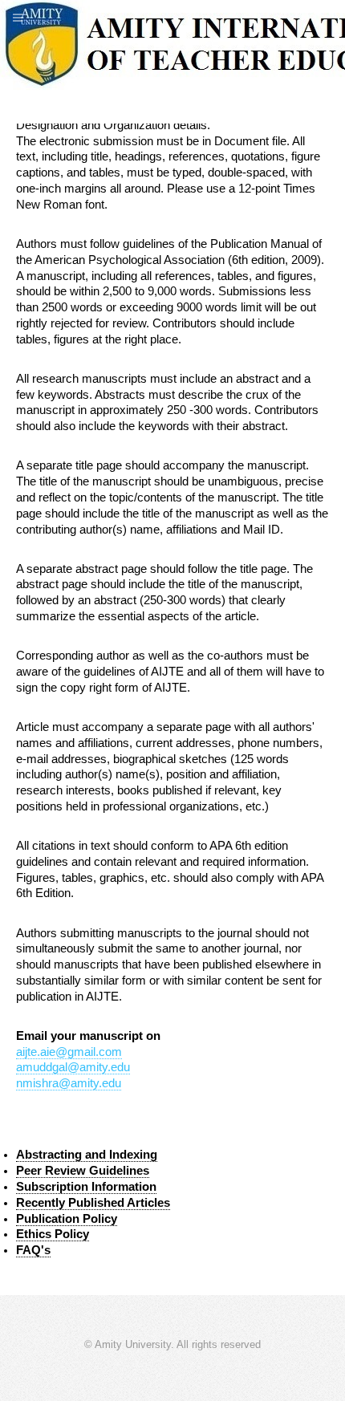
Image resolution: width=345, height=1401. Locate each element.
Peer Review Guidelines (82, 1170)
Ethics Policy (52, 1234)
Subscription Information (86, 1186)
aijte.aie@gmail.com (69, 1052)
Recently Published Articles (93, 1202)
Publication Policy (66, 1218)
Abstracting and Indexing (86, 1154)
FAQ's (33, 1250)
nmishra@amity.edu (68, 1083)
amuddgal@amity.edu (73, 1067)
